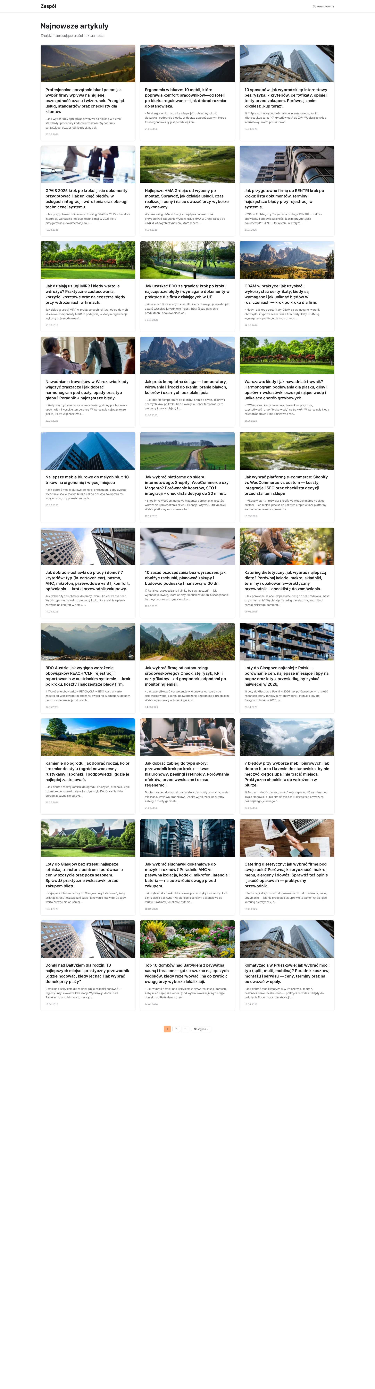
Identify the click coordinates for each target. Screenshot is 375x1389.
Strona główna (323, 6)
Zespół (48, 6)
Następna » (201, 1029)
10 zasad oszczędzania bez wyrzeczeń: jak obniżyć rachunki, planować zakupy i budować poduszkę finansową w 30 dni (185, 578)
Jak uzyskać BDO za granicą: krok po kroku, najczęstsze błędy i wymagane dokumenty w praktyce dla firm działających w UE (187, 291)
